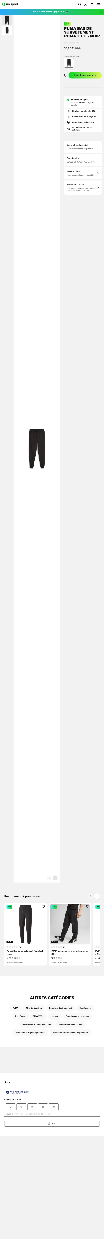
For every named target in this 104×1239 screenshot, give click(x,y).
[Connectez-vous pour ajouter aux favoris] (65, 75)
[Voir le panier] (92, 4)
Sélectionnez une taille (85, 75)
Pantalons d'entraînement (60, 1008)
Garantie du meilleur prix (83, 122)
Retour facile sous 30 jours (84, 117)
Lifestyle (54, 1016)
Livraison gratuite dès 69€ (83, 111)
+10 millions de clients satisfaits (82, 129)
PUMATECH (38, 1016)
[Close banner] (101, 12)
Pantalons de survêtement (77, 1016)
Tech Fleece (20, 1016)
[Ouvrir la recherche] (79, 4)
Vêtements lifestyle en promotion (30, 1033)
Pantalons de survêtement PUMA (36, 1024)
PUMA (15, 1008)
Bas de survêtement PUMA (70, 1024)
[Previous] (90, 896)
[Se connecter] (85, 4)
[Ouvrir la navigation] (98, 4)
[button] (7, 30)
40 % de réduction (34, 1008)
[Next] (97, 896)
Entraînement (85, 1008)
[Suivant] (55, 877)
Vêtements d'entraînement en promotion (70, 1033)
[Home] (10, 4)
